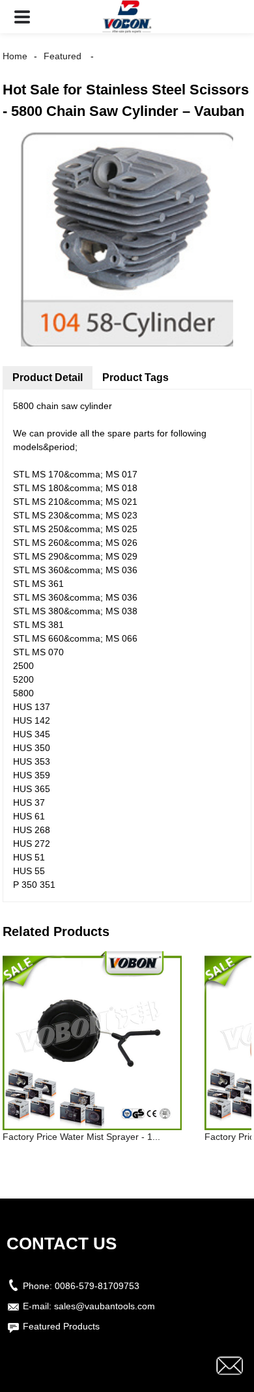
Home (15, 56)
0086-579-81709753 (97, 1286)
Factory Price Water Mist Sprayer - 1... (81, 1136)
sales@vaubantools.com (104, 1306)
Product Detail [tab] (47, 377)
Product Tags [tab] (135, 377)
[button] (22, 16)
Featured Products (61, 1326)
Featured (62, 56)
